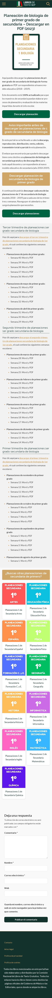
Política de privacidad (13, 956)
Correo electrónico (14, 875)
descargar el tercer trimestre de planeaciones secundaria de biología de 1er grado (25, 241)
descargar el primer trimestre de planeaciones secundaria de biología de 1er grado (25, 462)
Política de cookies (12, 962)
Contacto (8, 942)
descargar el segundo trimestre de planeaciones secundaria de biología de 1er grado (25, 341)
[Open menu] (4, 4)
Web (6, 888)
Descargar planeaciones (26, 213)
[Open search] (48, 4)
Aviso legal (9, 949)
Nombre (9, 862)
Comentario (11, 832)
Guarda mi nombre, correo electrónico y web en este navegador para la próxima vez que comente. (25, 908)
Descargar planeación (26, 114)
